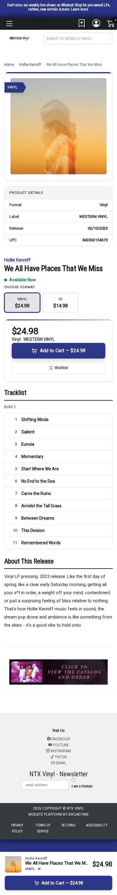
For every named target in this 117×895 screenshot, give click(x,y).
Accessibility (97, 825)
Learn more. (80, 9)
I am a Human (82, 786)
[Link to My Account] (96, 24)
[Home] (19, 38)
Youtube (60, 745)
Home (9, 65)
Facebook (60, 739)
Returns (68, 825)
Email (60, 763)
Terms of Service (43, 828)
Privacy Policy (17, 828)
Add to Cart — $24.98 (63, 350)
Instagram (60, 751)
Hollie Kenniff (30, 65)
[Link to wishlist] (82, 24)
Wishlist (61, 368)
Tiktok (60, 757)
